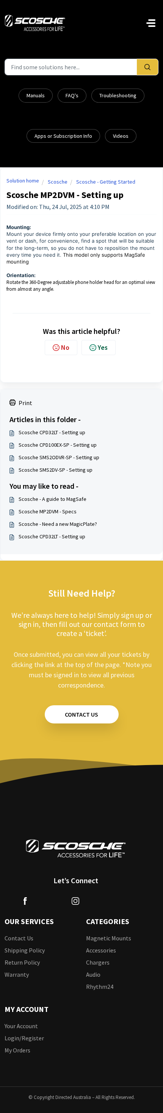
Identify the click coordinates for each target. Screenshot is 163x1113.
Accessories (101, 950)
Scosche (57, 181)
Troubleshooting (117, 95)
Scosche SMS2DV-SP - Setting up (55, 469)
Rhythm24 (99, 986)
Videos (121, 135)
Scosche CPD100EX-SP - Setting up (58, 444)
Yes (103, 347)
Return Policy (22, 962)
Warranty (17, 974)
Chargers (98, 962)
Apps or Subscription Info (63, 135)
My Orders (17, 1050)
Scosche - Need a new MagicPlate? (58, 524)
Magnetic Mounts (108, 938)
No (65, 347)
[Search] (147, 67)
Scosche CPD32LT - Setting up (52, 432)
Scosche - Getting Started (105, 181)
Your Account (21, 1026)
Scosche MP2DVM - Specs (48, 511)
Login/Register (24, 1038)
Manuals (36, 95)
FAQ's (72, 95)
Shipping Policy (25, 950)
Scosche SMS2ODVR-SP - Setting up (59, 457)
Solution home (22, 180)
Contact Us (19, 938)
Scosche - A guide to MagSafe (52, 499)
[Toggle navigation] (150, 23)
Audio (93, 974)
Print (25, 403)
